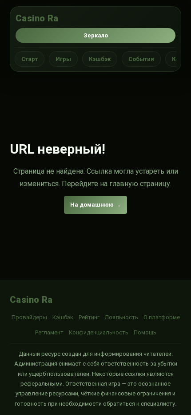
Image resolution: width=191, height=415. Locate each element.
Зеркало (96, 35)
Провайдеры (29, 317)
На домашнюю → (95, 204)
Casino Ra (37, 18)
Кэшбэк (100, 59)
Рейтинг (89, 317)
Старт (29, 59)
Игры (63, 59)
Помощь (145, 332)
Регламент (49, 332)
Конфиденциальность (98, 332)
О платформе (161, 317)
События (141, 59)
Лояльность (121, 317)
